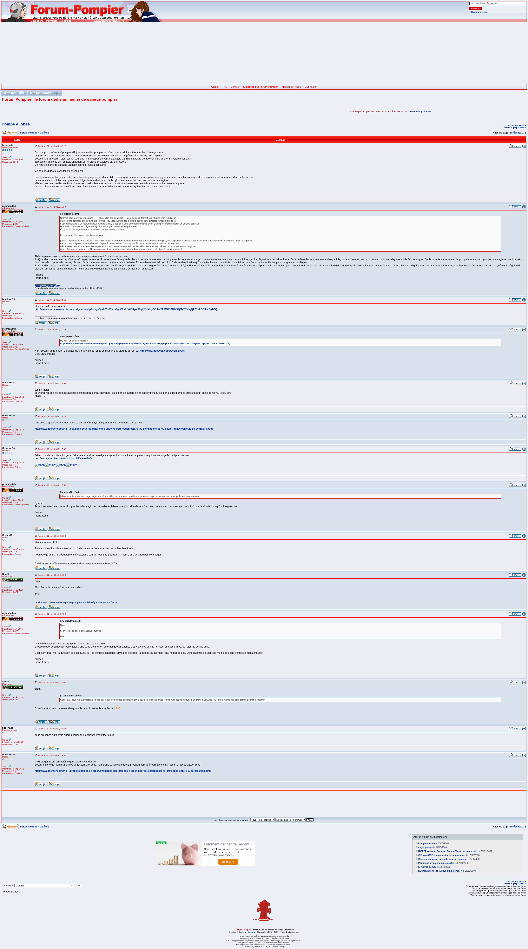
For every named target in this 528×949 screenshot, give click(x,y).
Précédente (515, 132)
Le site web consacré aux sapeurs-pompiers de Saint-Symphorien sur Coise (76, 602)
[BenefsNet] (205, 865)
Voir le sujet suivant (516, 125)
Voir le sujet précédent (515, 127)
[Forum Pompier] (82, 21)
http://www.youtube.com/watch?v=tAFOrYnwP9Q (63, 458)
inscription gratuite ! (420, 111)
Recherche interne (479, 12)
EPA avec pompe (427, 867)
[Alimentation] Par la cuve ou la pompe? (440, 871)
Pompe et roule (426, 843)
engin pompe (425, 847)
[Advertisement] (264, 53)
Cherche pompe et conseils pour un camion (442, 859)
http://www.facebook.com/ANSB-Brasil (162, 350)
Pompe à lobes (16, 124)
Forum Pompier (28, 132)
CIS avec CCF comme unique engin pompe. (442, 855)
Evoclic (251, 932)
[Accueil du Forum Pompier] (14, 93)
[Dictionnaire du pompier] (44, 93)
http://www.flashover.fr (47, 286)
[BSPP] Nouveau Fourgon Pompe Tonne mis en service (448, 851)
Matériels (44, 132)
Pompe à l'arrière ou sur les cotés (436, 863)
